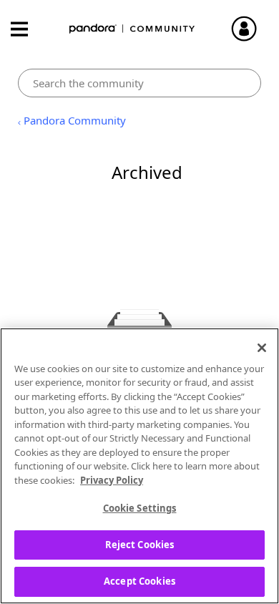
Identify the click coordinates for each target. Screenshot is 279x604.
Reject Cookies (140, 544)
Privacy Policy (111, 480)
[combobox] (140, 83)
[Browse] (26, 29)
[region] (139, 466)
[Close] (262, 348)
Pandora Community (132, 29)
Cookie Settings (140, 508)
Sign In (250, 28)
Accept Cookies (139, 581)
